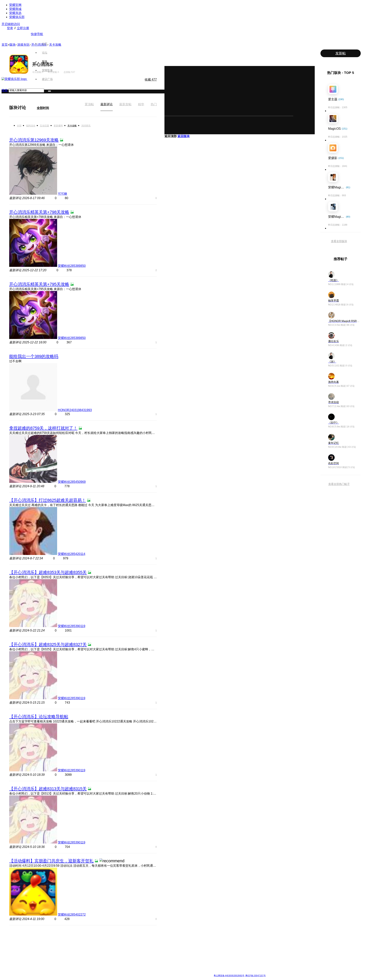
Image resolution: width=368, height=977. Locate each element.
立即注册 (23, 28)
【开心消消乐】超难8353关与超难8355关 (48, 572)
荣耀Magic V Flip (83, 968)
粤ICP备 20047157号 (255, 975)
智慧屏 (217, 950)
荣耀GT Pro (164, 954)
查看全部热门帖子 (339, 484)
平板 (216, 941)
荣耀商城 (15, 9)
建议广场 (47, 79)
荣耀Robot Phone (167, 936)
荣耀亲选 (15, 13)
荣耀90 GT (108, 964)
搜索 (5, 90)
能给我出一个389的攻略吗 (33, 356)
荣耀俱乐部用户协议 (113, 972)
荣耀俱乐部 (17, 17)
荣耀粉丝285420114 (71, 554)
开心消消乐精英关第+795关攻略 (39, 284)
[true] (49, 91)
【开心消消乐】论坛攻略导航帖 (38, 716)
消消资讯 (85, 125)
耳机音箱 (218, 954)
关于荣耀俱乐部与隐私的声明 (139, 972)
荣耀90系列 (108, 968)
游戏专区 (23, 44)
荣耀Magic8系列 (83, 941)
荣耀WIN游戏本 (138, 950)
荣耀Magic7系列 (83, 954)
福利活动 (30, 125)
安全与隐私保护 (194, 945)
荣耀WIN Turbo (138, 945)
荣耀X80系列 (165, 941)
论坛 (44, 52)
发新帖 (340, 53)
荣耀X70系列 (165, 968)
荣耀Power (163, 945)
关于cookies (160, 972)
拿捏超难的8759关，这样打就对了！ (43, 428)
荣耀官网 (15, 5)
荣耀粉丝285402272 (72, 914)
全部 (19, 125)
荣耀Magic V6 (82, 936)
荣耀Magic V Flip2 (84, 950)
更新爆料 (58, 125)
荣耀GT (162, 959)
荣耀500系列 (109, 941)
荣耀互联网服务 (250, 936)
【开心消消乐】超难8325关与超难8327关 (48, 644)
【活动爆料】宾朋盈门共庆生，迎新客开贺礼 (51, 860)
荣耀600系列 (109, 936)
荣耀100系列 (109, 959)
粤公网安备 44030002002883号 (229, 975)
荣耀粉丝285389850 (72, 265)
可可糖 (62, 193)
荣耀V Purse (164, 964)
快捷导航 (37, 34)
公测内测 (190, 941)
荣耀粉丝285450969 (72, 481)
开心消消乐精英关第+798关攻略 (39, 212)
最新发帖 (125, 104)
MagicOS (191, 936)
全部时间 (43, 108)
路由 (216, 959)
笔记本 (217, 936)
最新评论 (106, 104)
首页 (44, 43)
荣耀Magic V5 (82, 945)
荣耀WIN (134, 936)
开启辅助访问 (11, 24)
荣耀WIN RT (136, 941)
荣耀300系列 (109, 950)
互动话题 (44, 125)
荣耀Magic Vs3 (82, 964)
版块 (44, 61)
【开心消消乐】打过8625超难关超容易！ (47, 500)
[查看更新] (29, 107)
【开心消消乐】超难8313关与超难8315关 (48, 788)
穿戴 (216, 945)
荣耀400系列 (109, 945)
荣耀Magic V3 (82, 959)
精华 (141, 104)
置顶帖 (89, 104)
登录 (10, 28)
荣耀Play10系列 (166, 950)
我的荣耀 (190, 950)
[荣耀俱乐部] (14, 79)
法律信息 (171, 972)
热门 (154, 104)
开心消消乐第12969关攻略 (34, 140)
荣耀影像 (47, 70)
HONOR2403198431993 (75, 410)
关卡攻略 (72, 125)
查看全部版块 (339, 241)
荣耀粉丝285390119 (71, 626)
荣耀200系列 (109, 954)
